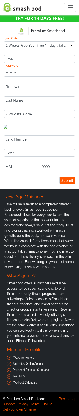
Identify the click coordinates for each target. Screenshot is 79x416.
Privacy (23, 404)
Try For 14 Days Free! (39, 18)
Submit (67, 180)
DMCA (47, 404)
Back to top (67, 399)
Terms (35, 404)
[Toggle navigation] (70, 7)
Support (9, 404)
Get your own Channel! (20, 410)
